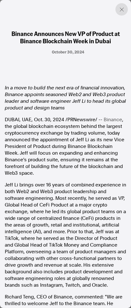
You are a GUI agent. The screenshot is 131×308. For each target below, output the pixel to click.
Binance (113, 119)
